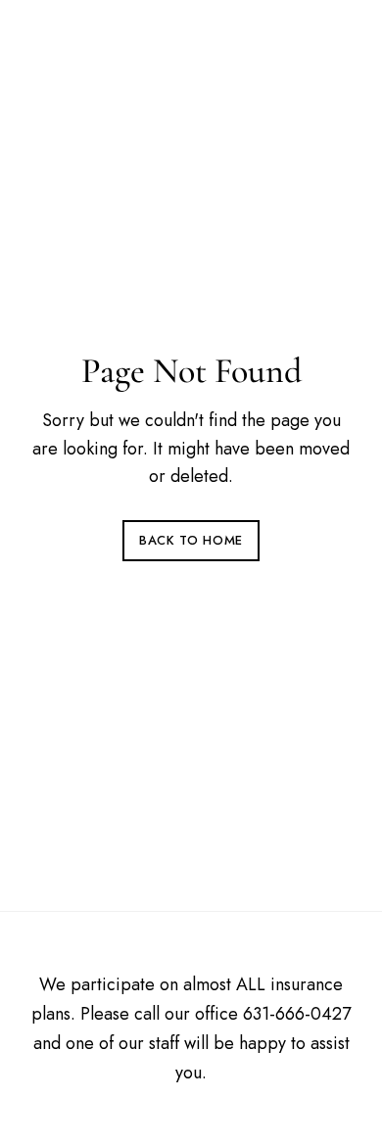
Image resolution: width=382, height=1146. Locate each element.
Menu (332, 40)
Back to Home (191, 540)
